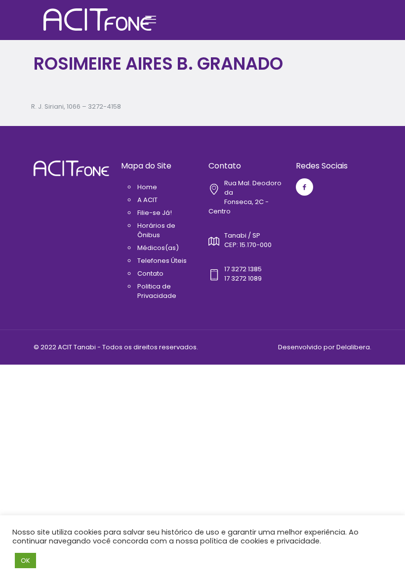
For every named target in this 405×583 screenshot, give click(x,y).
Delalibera (353, 347)
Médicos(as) (158, 247)
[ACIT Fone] (97, 20)
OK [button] (25, 560)
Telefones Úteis (162, 260)
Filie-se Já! (154, 212)
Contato (150, 273)
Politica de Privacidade (156, 291)
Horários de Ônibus (156, 230)
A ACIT (147, 200)
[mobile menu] (150, 19)
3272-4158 (104, 106)
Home (147, 187)
